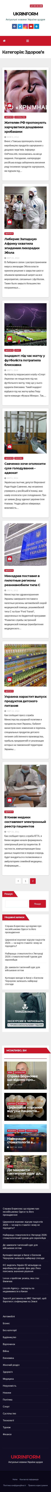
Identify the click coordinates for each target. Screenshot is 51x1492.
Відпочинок (9, 1344)
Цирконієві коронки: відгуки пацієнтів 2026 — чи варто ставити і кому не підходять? (25, 943)
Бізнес (6, 1323)
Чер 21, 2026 (16, 1085)
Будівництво (9, 1337)
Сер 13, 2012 (13, 711)
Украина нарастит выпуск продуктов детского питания (25, 701)
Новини (21, 1130)
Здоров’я (9, 117)
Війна (10, 1072)
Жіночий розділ (11, 1365)
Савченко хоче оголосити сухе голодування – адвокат (24, 468)
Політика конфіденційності (14, 1485)
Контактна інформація (29, 1479)
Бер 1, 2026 (15, 1116)
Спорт (17, 350)
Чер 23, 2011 (13, 832)
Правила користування (38, 1485)
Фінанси (7, 1434)
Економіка (8, 1358)
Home (15, 1479)
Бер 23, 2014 (13, 258)
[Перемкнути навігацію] (28, 41)
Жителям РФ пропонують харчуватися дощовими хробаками (25, 127)
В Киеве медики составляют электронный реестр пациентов (25, 821)
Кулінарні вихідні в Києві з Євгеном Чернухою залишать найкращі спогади (24, 981)
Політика (18, 458)
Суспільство (20, 117)
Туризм (11, 1135)
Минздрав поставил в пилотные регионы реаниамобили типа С (22, 580)
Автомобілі (9, 1316)
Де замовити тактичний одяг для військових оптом (24, 1173)
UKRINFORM (25, 14)
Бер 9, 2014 (12, 370)
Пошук (8, 894)
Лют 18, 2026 (16, 1147)
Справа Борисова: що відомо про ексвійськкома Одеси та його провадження (23, 929)
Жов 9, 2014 (13, 137)
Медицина (22, 1103)
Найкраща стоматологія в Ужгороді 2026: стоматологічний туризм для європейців (24, 956)
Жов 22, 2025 (16, 1179)
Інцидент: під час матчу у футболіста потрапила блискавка (24, 360)
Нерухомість (9, 1386)
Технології (8, 1420)
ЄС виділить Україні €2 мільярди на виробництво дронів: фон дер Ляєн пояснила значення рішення (22, 1268)
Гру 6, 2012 (12, 590)
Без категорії (10, 1330)
